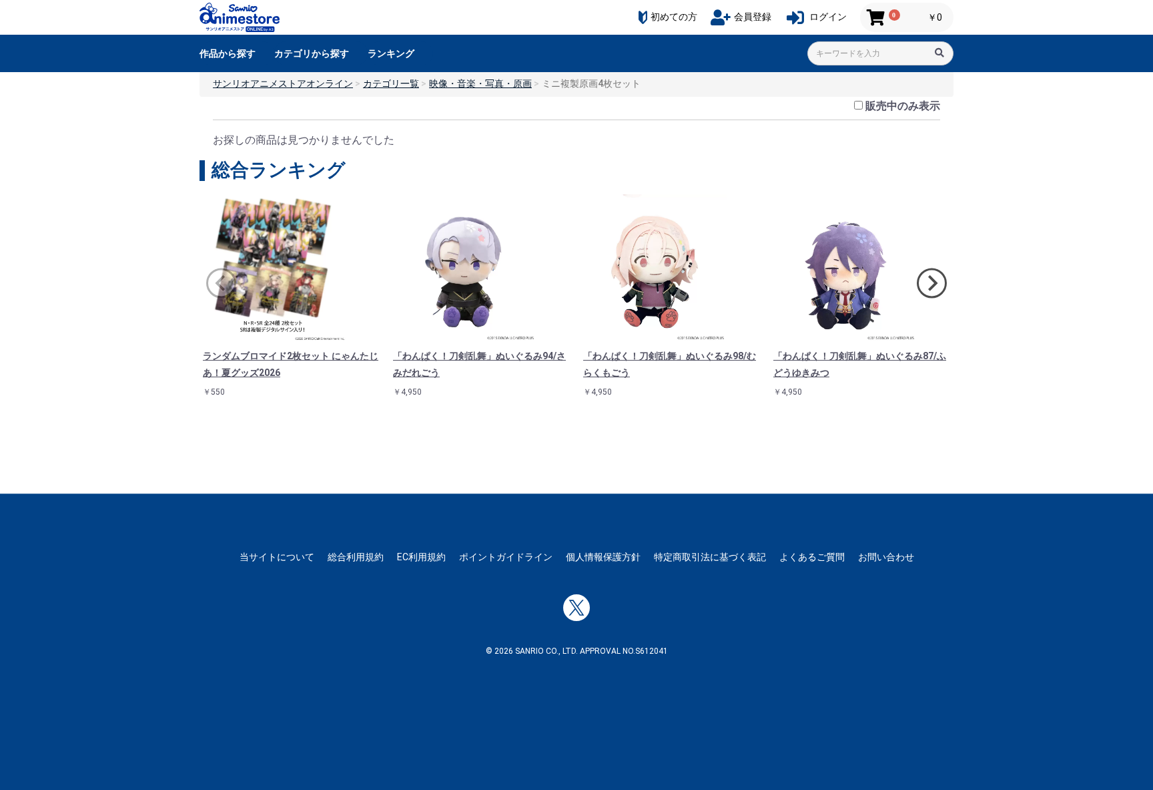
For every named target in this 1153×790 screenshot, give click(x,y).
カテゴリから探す (311, 53)
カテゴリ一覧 (391, 83)
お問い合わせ (886, 557)
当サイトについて (277, 557)
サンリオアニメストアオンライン (283, 83)
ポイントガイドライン (505, 557)
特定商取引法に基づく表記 (710, 557)
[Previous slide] (221, 283)
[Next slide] (932, 283)
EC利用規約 (421, 557)
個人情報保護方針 (603, 557)
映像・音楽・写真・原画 (480, 83)
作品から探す (228, 53)
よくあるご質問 (812, 557)
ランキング (391, 53)
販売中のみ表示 (902, 106)
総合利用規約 (356, 557)
